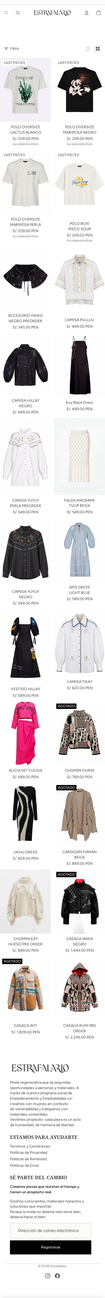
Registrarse (50, 1247)
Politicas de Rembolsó (28, 1159)
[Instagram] (47, 1276)
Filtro (14, 48)
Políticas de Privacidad (28, 1152)
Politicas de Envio (24, 1165)
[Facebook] (57, 1276)
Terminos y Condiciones (30, 1146)
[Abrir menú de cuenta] (87, 13)
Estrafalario (58, 1266)
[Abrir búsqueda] (18, 13)
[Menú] (6, 12)
